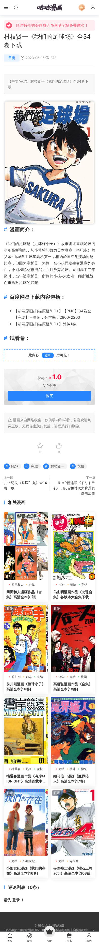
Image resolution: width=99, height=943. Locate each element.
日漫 (11, 58)
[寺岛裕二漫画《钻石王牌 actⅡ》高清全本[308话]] (73, 822)
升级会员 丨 (43, 925)
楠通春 (16, 769)
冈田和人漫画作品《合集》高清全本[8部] (24, 594)
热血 (29, 769)
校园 (84, 677)
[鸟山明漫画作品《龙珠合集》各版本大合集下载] (73, 546)
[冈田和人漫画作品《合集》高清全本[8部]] (26, 546)
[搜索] (15, 7)
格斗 (73, 769)
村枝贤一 (37, 81)
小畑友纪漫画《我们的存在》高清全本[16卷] (25, 870)
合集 (32, 585)
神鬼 (84, 769)
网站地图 (58, 925)
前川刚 (16, 677)
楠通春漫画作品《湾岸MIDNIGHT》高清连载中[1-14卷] (26, 779)
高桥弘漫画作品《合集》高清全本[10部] (72, 686)
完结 (23, 81)
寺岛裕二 (76, 861)
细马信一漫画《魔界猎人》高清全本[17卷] (71, 778)
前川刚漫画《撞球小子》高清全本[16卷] (25, 686)
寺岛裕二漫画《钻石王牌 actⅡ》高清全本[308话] (72, 870)
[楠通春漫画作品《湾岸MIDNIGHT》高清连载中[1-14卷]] (26, 730)
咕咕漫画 (49, 7)
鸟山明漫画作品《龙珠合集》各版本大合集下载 (72, 594)
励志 (29, 677)
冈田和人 (17, 585)
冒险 (73, 585)
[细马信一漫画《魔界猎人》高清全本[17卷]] (73, 730)
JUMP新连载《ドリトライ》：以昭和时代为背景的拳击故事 (74, 488)
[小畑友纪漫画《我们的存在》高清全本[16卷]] (26, 822)
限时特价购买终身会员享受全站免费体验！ (52, 25)
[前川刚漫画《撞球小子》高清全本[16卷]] (26, 638)
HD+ (55, 311)
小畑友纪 (29, 861)
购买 (49, 396)
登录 (48, 355)
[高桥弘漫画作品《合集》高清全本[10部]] (73, 638)
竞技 (78, 256)
